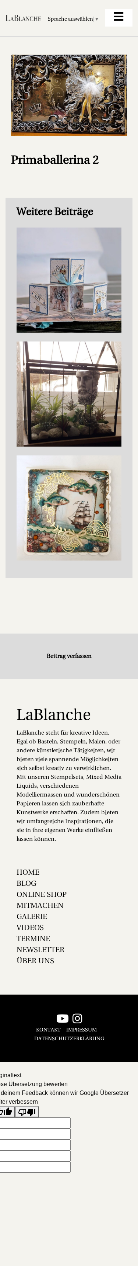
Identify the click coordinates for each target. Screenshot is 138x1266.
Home (28, 873)
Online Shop (42, 895)
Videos (30, 928)
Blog (26, 884)
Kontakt (48, 1030)
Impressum (81, 1030)
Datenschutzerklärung (69, 1039)
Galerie (32, 917)
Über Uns (35, 961)
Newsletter (40, 950)
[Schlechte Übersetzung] (27, 1112)
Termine (33, 939)
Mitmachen (40, 906)
